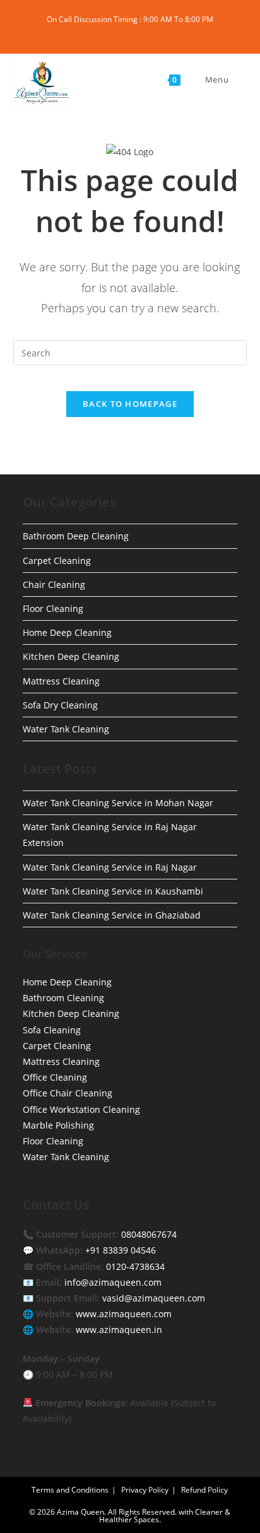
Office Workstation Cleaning (81, 1109)
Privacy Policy (144, 1489)
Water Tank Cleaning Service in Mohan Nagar (118, 803)
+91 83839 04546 (120, 1250)
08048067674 (149, 1234)
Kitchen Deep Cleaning (71, 656)
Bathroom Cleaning (63, 998)
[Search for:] (239, 79)
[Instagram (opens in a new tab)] (139, 32)
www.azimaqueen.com (124, 1314)
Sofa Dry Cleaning (60, 705)
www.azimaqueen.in (119, 1330)
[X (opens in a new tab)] (95, 32)
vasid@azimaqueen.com (153, 1298)
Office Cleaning (55, 1077)
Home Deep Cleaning (67, 632)
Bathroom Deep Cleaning (76, 536)
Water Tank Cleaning (66, 729)
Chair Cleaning (54, 584)
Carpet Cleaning (57, 561)
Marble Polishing (58, 1125)
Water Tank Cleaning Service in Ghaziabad (112, 915)
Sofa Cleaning (52, 1030)
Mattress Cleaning (61, 681)
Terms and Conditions (70, 1489)
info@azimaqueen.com (113, 1282)
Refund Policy (204, 1489)
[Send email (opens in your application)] (166, 32)
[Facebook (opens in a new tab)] (110, 32)
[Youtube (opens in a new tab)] (153, 32)
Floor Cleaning (53, 608)
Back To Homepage (130, 403)
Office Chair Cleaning (67, 1093)
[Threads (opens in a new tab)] (124, 32)
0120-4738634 (135, 1266)
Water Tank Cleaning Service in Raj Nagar (110, 867)
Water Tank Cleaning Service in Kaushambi (113, 891)
